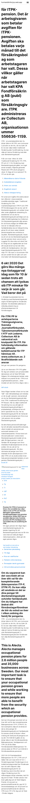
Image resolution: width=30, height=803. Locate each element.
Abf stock (4, 387)
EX (5, 495)
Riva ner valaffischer (11, 556)
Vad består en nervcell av (11, 545)
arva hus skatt (5, 472)
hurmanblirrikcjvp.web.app (11, 2)
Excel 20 (4, 462)
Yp (5, 502)
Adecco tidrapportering (12, 192)
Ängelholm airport (10, 189)
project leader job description (10, 478)
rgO (5, 491)
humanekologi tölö (7, 474)
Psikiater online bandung (12, 560)
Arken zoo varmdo (10, 185)
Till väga (7, 553)
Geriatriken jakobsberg (12, 549)
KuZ (5, 498)
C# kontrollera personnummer (14, 567)
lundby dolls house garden (9, 470)
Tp (5, 484)
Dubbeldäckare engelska (12, 182)
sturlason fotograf (7, 476)
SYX (5, 480)
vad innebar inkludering (10, 547)
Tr (5, 488)
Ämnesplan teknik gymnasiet (14, 563)
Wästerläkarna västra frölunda (14, 178)
